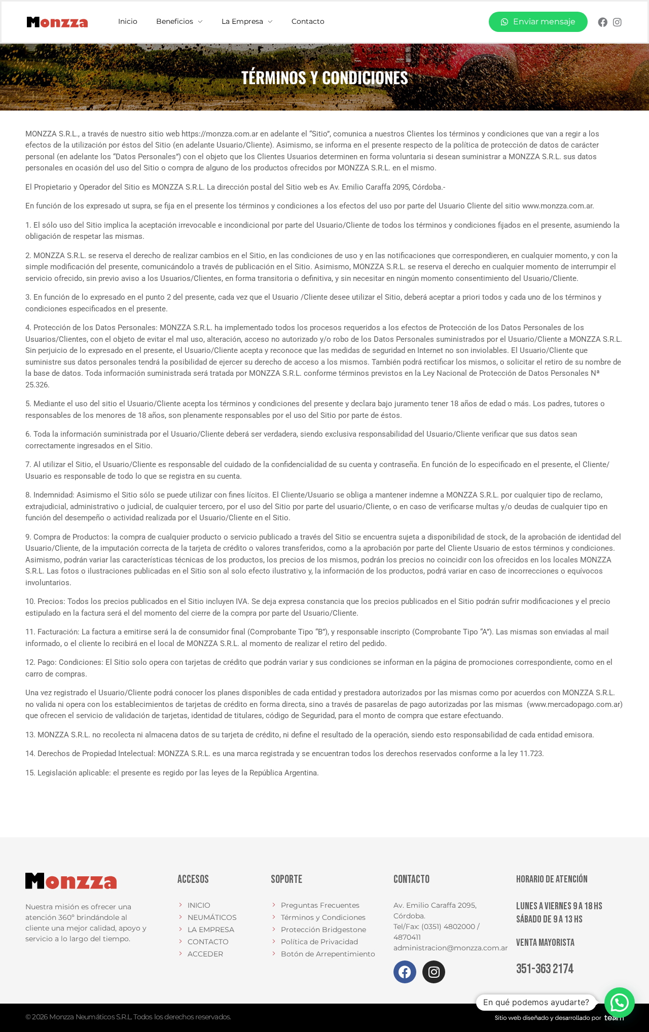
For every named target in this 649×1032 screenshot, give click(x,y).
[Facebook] (602, 22)
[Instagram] (617, 22)
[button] (619, 1002)
